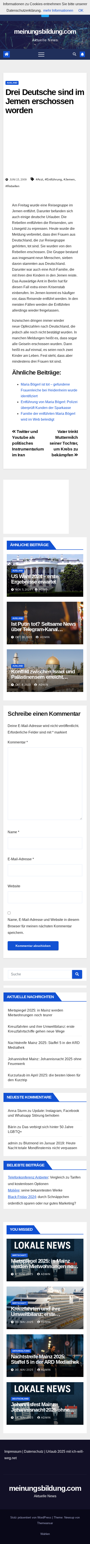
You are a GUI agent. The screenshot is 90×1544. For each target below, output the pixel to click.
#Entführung (53, 179)
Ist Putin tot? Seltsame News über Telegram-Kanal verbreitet (43, 629)
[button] (74, 54)
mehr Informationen (58, 10)
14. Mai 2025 (24, 1417)
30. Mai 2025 (24, 1322)
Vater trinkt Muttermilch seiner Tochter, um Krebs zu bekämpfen (64, 443)
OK (80, 10)
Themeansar (45, 1523)
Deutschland (20, 1399)
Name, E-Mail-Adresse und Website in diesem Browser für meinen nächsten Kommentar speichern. (43, 926)
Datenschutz (33, 1451)
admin (43, 589)
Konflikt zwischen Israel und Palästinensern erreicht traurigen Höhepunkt (43, 677)
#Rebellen (12, 186)
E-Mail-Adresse (21, 859)
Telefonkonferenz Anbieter (28, 1177)
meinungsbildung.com (45, 31)
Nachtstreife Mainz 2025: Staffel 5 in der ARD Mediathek (45, 1359)
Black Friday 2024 (22, 1197)
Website (14, 886)
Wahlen (45, 1534)
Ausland (12, 83)
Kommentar (18, 742)
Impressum (12, 1451)
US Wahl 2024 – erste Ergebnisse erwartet (34, 579)
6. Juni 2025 (24, 1274)
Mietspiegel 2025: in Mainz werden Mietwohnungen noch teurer (45, 1266)
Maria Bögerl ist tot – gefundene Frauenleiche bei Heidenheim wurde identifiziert (49, 390)
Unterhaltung (21, 1351)
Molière (13, 1190)
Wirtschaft (19, 1255)
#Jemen (69, 179)
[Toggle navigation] (41, 54)
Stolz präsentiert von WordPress (31, 1517)
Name (13, 832)
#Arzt (39, 179)
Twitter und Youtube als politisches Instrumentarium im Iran (28, 443)
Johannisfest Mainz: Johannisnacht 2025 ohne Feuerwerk (40, 1409)
